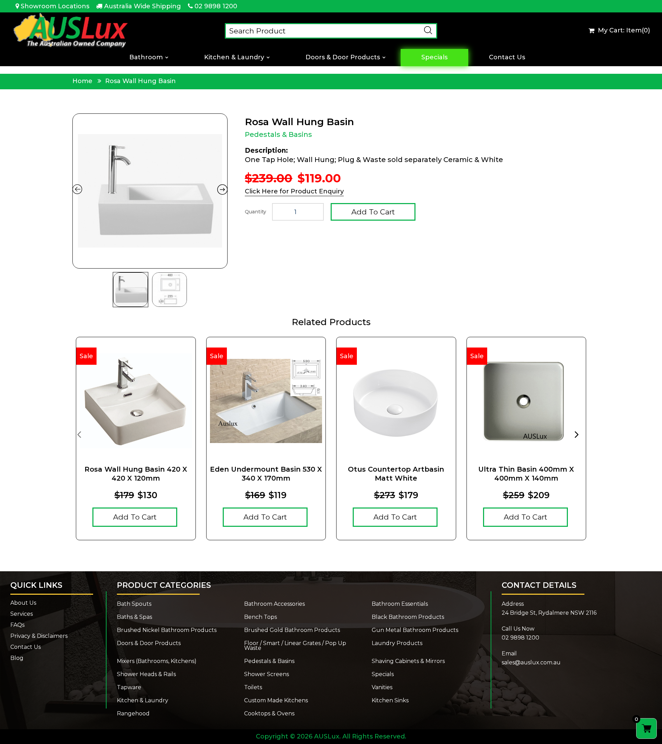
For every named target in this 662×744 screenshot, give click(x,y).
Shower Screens (266, 674)
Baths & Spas (134, 617)
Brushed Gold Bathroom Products (292, 630)
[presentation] (79, 434)
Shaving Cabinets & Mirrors (408, 661)
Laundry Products (397, 643)
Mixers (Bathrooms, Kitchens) (157, 661)
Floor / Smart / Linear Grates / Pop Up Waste (295, 646)
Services (21, 614)
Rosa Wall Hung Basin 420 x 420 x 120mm (135, 473)
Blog (16, 658)
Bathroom (146, 57)
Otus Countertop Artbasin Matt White (396, 473)
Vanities (382, 687)
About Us (23, 603)
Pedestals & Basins (278, 134)
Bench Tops (260, 617)
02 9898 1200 (215, 6)
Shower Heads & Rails (146, 674)
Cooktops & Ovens (269, 713)
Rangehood (133, 713)
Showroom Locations (55, 6)
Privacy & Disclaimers (39, 636)
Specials (434, 57)
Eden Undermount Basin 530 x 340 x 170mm (266, 473)
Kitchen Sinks (390, 700)
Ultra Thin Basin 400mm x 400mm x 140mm (526, 473)
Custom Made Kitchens (276, 700)
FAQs (17, 625)
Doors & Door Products (342, 57)
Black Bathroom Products (408, 617)
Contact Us (507, 57)
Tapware (129, 687)
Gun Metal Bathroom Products (415, 630)
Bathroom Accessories (274, 604)
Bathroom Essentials (400, 604)
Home (82, 81)
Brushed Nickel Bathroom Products (167, 630)
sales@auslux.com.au (531, 662)
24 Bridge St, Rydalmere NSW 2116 (549, 613)
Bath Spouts (134, 604)
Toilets (253, 687)
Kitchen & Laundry (234, 57)
